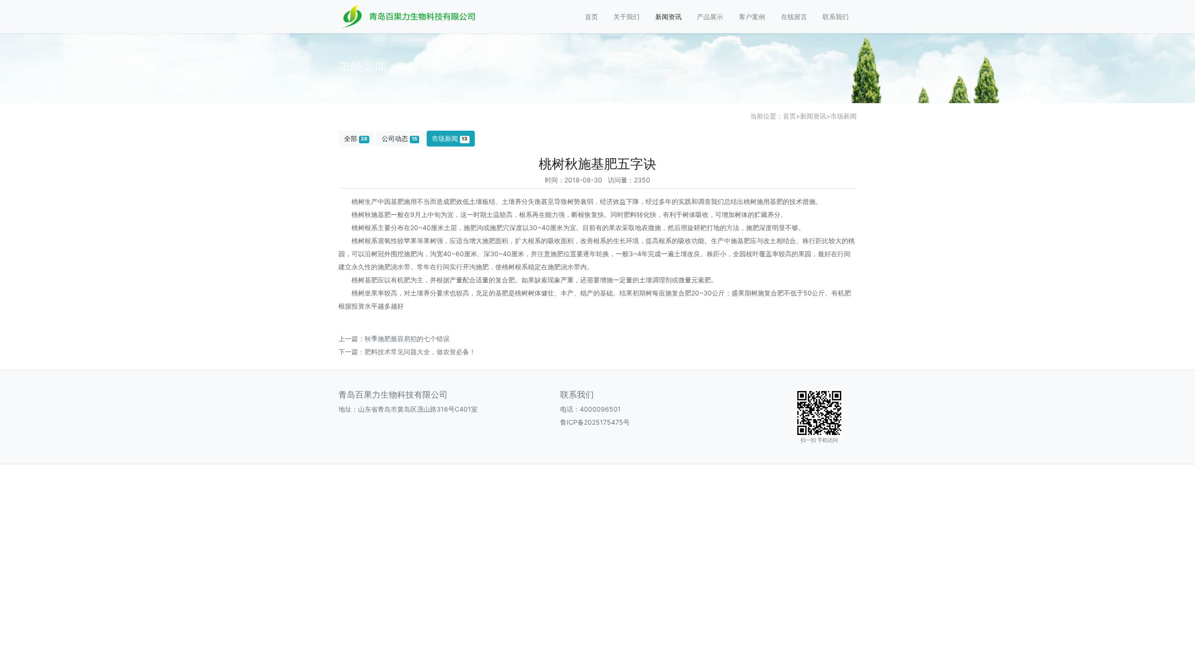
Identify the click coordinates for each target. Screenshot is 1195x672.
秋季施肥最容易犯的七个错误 (407, 339)
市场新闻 (843, 116)
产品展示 (710, 17)
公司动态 (399, 138)
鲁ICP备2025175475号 (595, 422)
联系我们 (835, 17)
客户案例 (752, 17)
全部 (355, 138)
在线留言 (794, 17)
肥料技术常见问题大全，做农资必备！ (420, 352)
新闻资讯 (668, 17)
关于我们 (626, 17)
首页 (591, 17)
